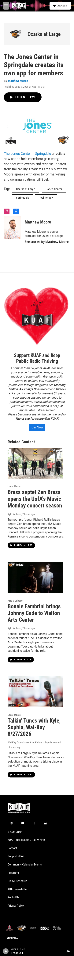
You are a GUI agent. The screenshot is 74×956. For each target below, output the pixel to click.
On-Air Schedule (17, 881)
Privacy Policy (16, 905)
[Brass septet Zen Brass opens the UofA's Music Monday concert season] (35, 463)
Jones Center (54, 189)
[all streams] (69, 951)
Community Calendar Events (25, 864)
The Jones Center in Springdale (27, 154)
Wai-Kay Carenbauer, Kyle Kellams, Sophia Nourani (34, 742)
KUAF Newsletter (18, 889)
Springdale (22, 197)
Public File (13, 897)
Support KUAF (16, 856)
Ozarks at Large (44, 34)
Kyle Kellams (14, 514)
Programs (14, 872)
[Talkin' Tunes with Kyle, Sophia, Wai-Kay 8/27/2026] (35, 691)
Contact (12, 848)
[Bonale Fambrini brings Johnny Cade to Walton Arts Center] (35, 577)
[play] (5, 951)
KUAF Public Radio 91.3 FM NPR (26, 840)
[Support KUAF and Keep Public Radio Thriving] (37, 313)
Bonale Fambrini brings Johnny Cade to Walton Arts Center (34, 613)
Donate (62, 5)
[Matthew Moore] (12, 227)
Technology (46, 197)
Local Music (14, 486)
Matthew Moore (18, 81)
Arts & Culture (15, 600)
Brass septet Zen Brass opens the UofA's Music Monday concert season (35, 499)
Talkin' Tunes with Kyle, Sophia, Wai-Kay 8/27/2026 (34, 727)
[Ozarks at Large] (16, 34)
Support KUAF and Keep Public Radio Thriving (37, 358)
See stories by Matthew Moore (47, 242)
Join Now (37, 427)
